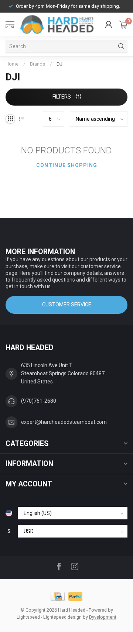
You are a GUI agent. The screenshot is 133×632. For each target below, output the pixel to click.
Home (12, 64)
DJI (60, 64)
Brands (37, 64)
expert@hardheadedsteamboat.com (64, 422)
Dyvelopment (102, 617)
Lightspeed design (62, 617)
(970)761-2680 (38, 401)
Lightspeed (28, 617)
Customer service (66, 304)
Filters (62, 97)
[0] (123, 24)
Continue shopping (66, 165)
